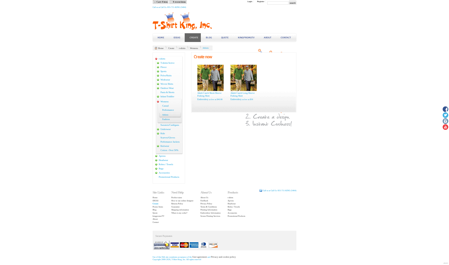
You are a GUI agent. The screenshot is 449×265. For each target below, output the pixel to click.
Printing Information (208, 210)
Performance (168, 110)
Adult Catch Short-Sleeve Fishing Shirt (209, 94)
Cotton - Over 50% (169, 150)
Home (161, 37)
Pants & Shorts (167, 92)
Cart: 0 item (161, 2)
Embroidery (203, 99)
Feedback (204, 201)
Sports (163, 71)
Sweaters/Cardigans (169, 125)
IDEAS (176, 37)
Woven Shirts (166, 84)
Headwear (163, 160)
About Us (204, 197)
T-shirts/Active (167, 63)
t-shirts (182, 48)
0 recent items (179, 2)
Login (249, 1)
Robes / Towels (166, 164)
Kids (162, 133)
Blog (209, 37)
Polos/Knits (166, 75)
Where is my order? (179, 213)
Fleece (163, 67)
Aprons (162, 156)
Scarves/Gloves (167, 137)
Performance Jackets (170, 141)
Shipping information (180, 210)
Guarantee (175, 207)
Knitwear (164, 146)
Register (260, 1)
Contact (286, 37)
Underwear (165, 129)
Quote (225, 37)
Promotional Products (169, 177)
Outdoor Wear (167, 88)
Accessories (164, 172)
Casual (165, 105)
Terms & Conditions (208, 207)
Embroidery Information (210, 213)
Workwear (165, 79)
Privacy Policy (206, 204)
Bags (161, 168)
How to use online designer (182, 201)
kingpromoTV (246, 37)
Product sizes (176, 197)
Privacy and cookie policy (223, 257)
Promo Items (158, 207)
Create (194, 37)
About (267, 37)
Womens (194, 48)
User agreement (199, 257)
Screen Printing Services (210, 216)
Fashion (166, 119)
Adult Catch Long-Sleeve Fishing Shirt (242, 94)
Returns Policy (177, 204)
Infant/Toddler (167, 96)
